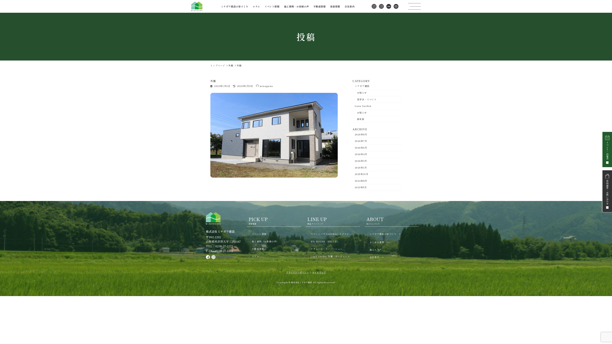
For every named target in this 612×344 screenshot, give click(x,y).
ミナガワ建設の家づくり (383, 234)
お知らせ (362, 92)
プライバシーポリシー (297, 272)
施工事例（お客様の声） (265, 241)
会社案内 (374, 257)
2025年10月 (361, 174)
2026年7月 (361, 141)
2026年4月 (361, 154)
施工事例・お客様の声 (296, 6)
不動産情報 (319, 6)
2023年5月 (361, 187)
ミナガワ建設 (362, 86)
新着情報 (335, 6)
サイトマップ (319, 272)
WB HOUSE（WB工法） (325, 241)
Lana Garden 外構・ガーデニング (330, 256)
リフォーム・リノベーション (326, 249)
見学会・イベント (367, 99)
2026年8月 (361, 134)
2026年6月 (361, 147)
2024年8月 (361, 180)
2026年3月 (361, 160)
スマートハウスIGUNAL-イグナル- (330, 234)
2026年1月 (361, 167)
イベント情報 (272, 6)
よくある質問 (377, 242)
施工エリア (376, 249)
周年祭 (360, 119)
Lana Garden (363, 106)
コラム (256, 6)
